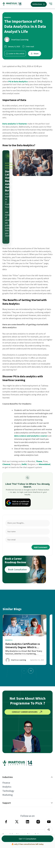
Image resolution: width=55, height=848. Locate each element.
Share (36, 53)
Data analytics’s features (14, 123)
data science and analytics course (30, 435)
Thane (39, 461)
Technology (8, 790)
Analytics (6, 786)
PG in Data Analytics (18, 81)
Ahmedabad (44, 464)
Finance (6, 782)
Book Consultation (17, 569)
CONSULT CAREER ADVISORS (25, 711)
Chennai (6, 464)
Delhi (24, 464)
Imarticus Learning (19, 39)
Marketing (7, 794)
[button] (30, 671)
